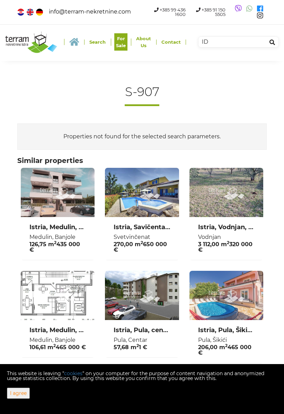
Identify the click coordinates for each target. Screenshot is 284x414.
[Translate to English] (31, 11)
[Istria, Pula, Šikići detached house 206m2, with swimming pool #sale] (226, 295)
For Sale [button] (121, 42)
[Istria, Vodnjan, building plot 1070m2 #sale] (226, 192)
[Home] (74, 42)
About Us (143, 42)
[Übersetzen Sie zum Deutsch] (40, 11)
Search (97, 42)
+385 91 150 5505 (213, 12)
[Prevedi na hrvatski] (21, 11)
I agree (18, 393)
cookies (73, 373)
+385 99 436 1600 (172, 12)
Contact (171, 42)
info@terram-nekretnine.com (90, 11)
